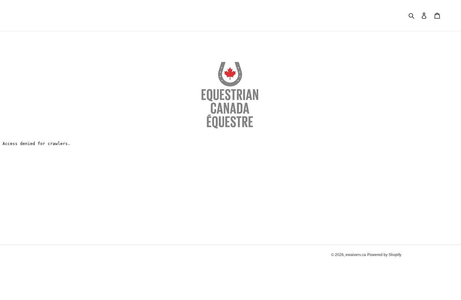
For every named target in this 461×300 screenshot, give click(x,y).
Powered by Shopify (384, 255)
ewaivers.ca (356, 255)
